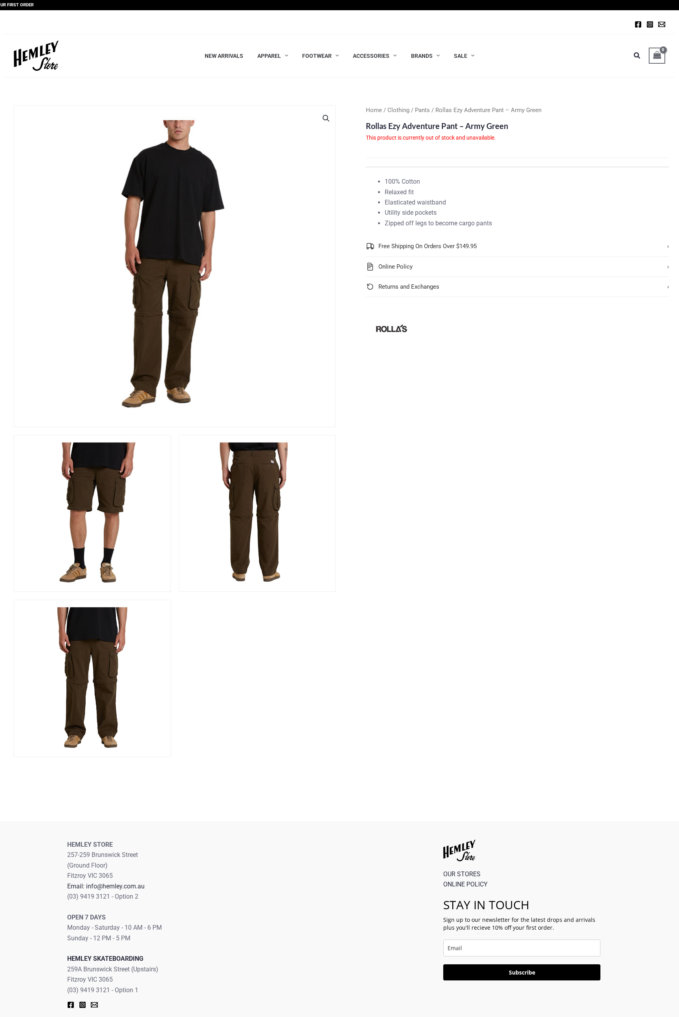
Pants (422, 110)
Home (374, 110)
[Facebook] (638, 24)
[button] (326, 118)
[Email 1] (661, 24)
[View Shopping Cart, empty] (657, 56)
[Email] (94, 1004)
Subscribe (522, 972)
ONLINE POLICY (465, 884)
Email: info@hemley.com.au (106, 886)
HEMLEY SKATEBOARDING (105, 958)
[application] (284, 55)
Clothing (398, 110)
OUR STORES (462, 874)
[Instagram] (649, 24)
